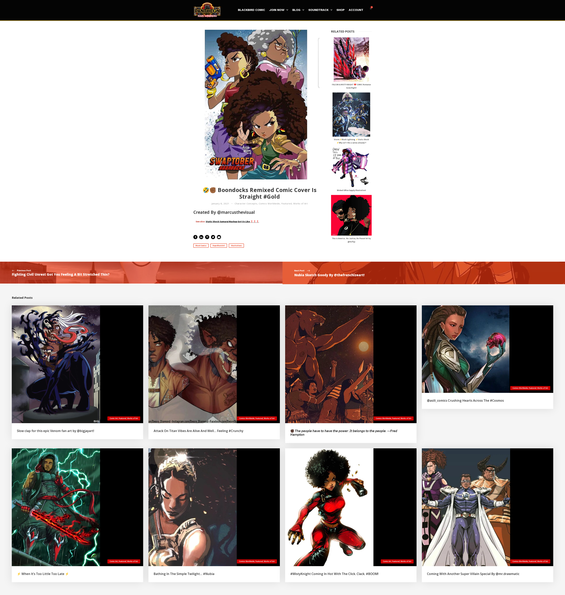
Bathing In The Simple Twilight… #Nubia (184, 574)
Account (356, 10)
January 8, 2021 (220, 203)
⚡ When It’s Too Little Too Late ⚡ (43, 574)
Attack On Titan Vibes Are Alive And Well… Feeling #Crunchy (198, 431)
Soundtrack (318, 10)
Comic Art (114, 418)
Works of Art (300, 203)
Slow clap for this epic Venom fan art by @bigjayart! (55, 431)
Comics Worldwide (269, 203)
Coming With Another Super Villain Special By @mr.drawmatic (473, 574)
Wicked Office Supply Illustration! (351, 190)
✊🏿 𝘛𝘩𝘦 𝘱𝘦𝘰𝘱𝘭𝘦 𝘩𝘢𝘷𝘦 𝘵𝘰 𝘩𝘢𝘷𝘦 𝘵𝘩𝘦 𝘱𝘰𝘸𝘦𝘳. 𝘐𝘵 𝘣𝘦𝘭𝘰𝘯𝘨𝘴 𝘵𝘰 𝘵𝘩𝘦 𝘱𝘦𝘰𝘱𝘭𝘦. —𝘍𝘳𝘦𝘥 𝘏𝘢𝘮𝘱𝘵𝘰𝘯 (343, 433)
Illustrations (236, 245)
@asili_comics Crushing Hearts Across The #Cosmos (465, 400)
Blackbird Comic (251, 10)
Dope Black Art (219, 245)
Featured (286, 203)
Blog (296, 10)
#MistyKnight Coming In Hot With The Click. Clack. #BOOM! (334, 574)
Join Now (276, 10)
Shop (340, 10)
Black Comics (201, 245)
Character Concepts (246, 203)
